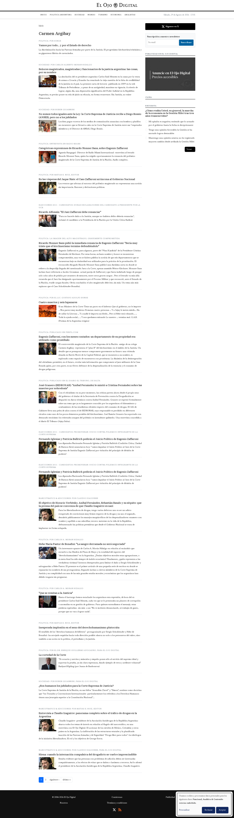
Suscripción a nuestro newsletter (163, 37)
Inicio (43, 15)
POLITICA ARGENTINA (61, 15)
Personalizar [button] (184, 810)
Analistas (129, 15)
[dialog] (204, 804)
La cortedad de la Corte (52, 654)
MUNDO (91, 15)
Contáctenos (117, 797)
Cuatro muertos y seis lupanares (58, 302)
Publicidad (170, 797)
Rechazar (208, 810)
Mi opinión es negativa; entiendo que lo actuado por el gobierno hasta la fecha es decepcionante (171, 123)
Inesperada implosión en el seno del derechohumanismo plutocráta (79, 627)
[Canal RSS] (119, 809)
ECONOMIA (116, 15)
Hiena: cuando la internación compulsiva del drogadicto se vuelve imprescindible (88, 754)
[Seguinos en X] (114, 809)
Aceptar (222, 810)
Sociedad (80, 15)
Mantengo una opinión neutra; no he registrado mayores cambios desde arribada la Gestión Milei (172, 140)
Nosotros (64, 803)
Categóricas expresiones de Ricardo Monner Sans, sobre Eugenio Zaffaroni (83, 148)
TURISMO (103, 15)
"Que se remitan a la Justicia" (56, 593)
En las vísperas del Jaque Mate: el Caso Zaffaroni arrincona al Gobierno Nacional (87, 179)
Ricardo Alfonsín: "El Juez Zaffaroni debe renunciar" (70, 212)
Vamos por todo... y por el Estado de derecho (65, 45)
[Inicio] (117, 5)
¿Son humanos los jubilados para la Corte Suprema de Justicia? (76, 685)
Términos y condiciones (117, 803)
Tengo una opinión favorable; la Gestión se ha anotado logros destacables (170, 132)
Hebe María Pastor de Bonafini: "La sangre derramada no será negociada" (82, 544)
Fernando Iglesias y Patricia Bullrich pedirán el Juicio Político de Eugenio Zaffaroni (88, 439)
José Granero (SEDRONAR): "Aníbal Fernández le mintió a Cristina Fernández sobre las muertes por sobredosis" (90, 387)
